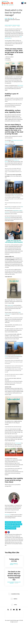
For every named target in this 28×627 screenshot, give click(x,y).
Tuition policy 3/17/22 (14, 560)
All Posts (11, 18)
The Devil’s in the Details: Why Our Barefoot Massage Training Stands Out (14, 576)
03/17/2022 (16, 564)
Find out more (7, 514)
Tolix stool (12, 528)
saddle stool (9, 524)
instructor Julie (18, 443)
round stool (17, 522)
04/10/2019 (14, 26)
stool (15, 524)
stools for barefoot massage (12, 526)
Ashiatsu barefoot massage (10, 25)
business (18, 25)
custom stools (9, 522)
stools (19, 524)
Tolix (7, 528)
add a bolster (20, 85)
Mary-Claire (8, 26)
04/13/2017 (16, 583)
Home (6, 18)
